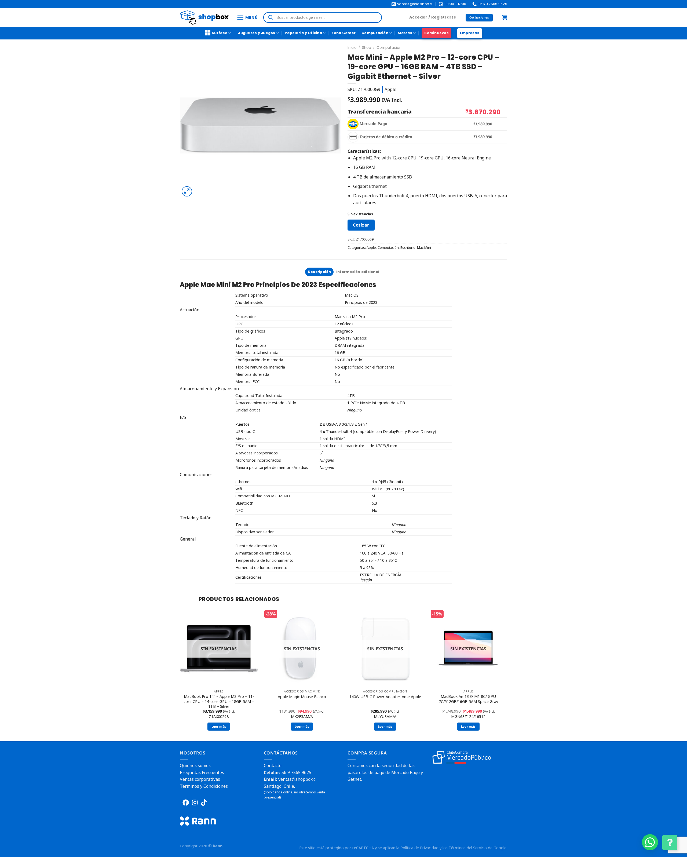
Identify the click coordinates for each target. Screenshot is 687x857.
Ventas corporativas (200, 779)
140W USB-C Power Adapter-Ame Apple (385, 696)
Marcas (405, 33)
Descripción (319, 271)
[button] (650, 842)
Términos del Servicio (468, 847)
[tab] (319, 272)
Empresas (469, 33)
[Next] (507, 674)
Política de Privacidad (419, 847)
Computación (374, 33)
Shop (366, 47)
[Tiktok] (204, 802)
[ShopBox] (204, 17)
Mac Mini (424, 247)
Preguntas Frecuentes (202, 772)
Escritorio (407, 247)
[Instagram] (195, 802)
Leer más (218, 726)
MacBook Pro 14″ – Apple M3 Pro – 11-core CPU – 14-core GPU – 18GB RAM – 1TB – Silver (219, 701)
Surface (219, 33)
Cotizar (361, 225)
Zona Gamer (343, 33)
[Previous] (180, 674)
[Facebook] (185, 802)
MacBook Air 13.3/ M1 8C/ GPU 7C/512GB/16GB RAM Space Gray (468, 699)
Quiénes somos (195, 765)
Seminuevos (436, 33)
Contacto (273, 765)
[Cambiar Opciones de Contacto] (669, 842)
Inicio (352, 47)
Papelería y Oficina (303, 33)
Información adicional (357, 271)
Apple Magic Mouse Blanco (302, 696)
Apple (371, 247)
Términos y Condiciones (204, 786)
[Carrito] (504, 17)
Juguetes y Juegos (256, 33)
